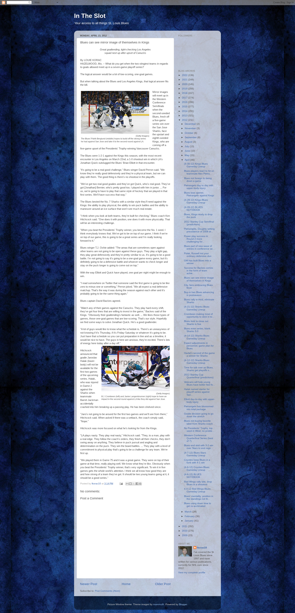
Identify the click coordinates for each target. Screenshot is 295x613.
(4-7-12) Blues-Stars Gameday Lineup (195, 454)
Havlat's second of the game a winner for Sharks (199, 354)
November (191, 128)
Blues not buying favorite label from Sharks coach (198, 422)
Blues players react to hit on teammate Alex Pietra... (199, 172)
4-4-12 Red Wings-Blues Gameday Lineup (197, 490)
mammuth (158, 604)
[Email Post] (120, 483)
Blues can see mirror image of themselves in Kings (199, 279)
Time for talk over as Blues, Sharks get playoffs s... (198, 369)
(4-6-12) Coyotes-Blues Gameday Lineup (196, 468)
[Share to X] (133, 483)
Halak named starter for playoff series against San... (197, 392)
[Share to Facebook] (137, 483)
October (189, 133)
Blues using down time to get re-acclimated (197, 504)
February (190, 516)
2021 (185, 79)
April (187, 160)
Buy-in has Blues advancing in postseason (199, 293)
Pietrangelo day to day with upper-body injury (198, 186)
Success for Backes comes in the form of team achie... (198, 271)
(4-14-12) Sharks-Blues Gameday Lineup (196, 337)
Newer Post (88, 584)
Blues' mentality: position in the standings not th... (198, 497)
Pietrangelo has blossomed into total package (198, 407)
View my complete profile (191, 572)
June (188, 151)
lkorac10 (202, 547)
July (187, 146)
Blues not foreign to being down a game (198, 179)
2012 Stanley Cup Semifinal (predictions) (199, 223)
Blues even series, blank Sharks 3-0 (197, 330)
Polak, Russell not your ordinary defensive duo (197, 254)
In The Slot (90, 15)
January (189, 520)
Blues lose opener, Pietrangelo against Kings (199, 194)
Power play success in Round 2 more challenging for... (196, 239)
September (191, 137)
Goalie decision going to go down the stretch (198, 415)
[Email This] (127, 483)
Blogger (183, 604)
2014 (185, 111)
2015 (185, 106)
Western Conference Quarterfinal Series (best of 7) (198, 438)
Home (126, 584)
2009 (185, 535)
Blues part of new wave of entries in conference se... (199, 247)
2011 (185, 526)
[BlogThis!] (130, 483)
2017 (185, 97)
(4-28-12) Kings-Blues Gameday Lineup (196, 201)
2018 (185, 93)
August (189, 142)
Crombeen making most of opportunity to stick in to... (199, 315)
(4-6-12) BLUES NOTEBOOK (192, 475)
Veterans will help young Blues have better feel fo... (199, 383)
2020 (185, 84)
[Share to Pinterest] (140, 483)
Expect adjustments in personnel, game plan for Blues (199, 346)
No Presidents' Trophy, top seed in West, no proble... (199, 429)
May (187, 155)
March (188, 511)
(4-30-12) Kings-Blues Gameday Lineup (196, 165)
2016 (185, 102)
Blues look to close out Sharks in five (196, 322)
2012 (185, 120)
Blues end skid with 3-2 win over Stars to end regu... (198, 446)
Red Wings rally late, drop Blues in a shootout (198, 483)
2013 (185, 115)
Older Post (163, 584)
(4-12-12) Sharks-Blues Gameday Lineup (196, 361)
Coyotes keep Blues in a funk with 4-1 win (197, 461)
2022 (185, 75)
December (191, 124)
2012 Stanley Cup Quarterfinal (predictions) (199, 376)
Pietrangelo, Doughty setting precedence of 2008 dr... (199, 230)
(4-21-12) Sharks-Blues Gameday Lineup (196, 308)
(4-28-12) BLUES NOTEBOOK (193, 208)
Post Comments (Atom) (107, 591)
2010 (185, 531)
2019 (185, 88)
